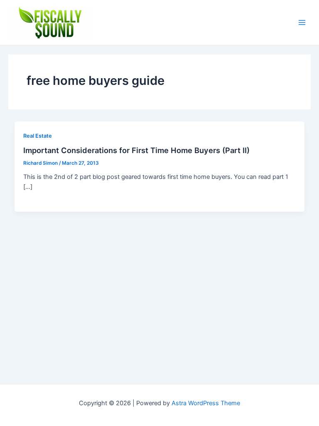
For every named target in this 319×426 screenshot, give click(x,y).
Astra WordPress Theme (206, 403)
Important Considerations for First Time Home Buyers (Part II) (136, 150)
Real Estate (37, 136)
